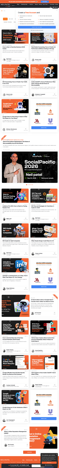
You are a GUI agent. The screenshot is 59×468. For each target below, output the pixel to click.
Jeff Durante (38, 313)
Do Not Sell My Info (6, 462)
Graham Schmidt (10, 385)
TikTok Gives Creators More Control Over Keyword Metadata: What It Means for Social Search (42, 339)
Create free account (37, 27)
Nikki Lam (8, 218)
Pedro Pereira (9, 349)
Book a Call (44, 127)
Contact (56, 4)
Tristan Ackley (38, 253)
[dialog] (49, 460)
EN (12, 5)
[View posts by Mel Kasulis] (5, 445)
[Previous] (3, 160)
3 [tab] (29, 184)
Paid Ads (33, 45)
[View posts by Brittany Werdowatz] (4, 129)
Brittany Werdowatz (11, 129)
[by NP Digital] (8, 6)
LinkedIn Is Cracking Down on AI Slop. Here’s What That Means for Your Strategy (15, 276)
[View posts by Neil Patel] (4, 60)
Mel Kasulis (11, 444)
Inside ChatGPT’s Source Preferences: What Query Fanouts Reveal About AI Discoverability (43, 83)
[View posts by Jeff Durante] (32, 313)
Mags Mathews (10, 288)
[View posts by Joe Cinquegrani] (4, 420)
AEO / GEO (11, 18)
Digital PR (6, 429)
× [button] (56, 454)
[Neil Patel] (5, 5)
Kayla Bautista (39, 350)
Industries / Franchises (8, 22)
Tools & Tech (45, 4)
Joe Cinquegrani (10, 420)
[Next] (56, 160)
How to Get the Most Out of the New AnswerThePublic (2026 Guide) (13, 338)
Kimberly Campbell (40, 94)
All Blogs (5, 18)
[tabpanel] (29, 159)
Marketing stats (29, 460)
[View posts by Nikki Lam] (4, 219)
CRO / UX (33, 239)
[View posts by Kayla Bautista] (33, 350)
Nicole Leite (38, 59)
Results (36, 4)
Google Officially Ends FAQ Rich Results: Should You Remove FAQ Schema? (14, 373)
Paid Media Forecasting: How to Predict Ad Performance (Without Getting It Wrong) (43, 48)
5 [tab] (32, 184)
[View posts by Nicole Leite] (33, 60)
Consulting (52, 4)
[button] (49, 465)
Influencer (15, 22)
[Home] (1, 10)
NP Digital (13, 60)
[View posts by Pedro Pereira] (4, 350)
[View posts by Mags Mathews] (4, 288)
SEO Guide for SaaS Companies (11, 241)
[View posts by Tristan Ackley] (33, 253)
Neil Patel (8, 59)
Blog (18, 4)
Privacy (2, 462)
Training (40, 4)
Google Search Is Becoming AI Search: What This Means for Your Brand (15, 117)
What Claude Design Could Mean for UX (42, 241)
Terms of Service (13, 462)
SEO (3, 80)
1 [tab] (26, 184)
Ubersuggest (8, 61)
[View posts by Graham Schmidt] (4, 385)
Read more (50, 460)
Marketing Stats (24, 4)
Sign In (55, 7)
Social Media (5, 273)
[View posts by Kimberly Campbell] (33, 94)
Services (31, 4)
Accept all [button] (49, 462)
